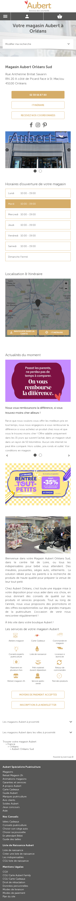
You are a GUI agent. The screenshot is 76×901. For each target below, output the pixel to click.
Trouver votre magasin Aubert (19, 742)
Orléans (14, 746)
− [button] (66, 288)
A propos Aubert (12, 785)
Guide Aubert (10, 793)
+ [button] (66, 283)
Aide (5, 810)
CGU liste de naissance (16, 860)
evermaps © (68, 757)
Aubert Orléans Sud (23, 749)
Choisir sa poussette (14, 832)
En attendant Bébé (13, 835)
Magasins (8, 771)
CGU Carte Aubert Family (17, 875)
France (11, 744)
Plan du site (9, 896)
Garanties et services (14, 782)
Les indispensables (13, 857)
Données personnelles (15, 885)
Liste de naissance (13, 850)
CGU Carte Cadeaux (14, 878)
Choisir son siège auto (15, 828)
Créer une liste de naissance (18, 853)
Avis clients (9, 800)
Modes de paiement (14, 892)
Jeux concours (11, 807)
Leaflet (49, 335)
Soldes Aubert (10, 803)
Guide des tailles (12, 839)
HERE (67, 335)
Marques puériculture (15, 796)
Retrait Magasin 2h (13, 775)
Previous (7, 150)
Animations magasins (15, 778)
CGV (5, 871)
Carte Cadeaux (11, 789)
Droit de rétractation (14, 882)
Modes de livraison (13, 889)
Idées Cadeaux (11, 821)
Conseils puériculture (15, 825)
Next (69, 150)
